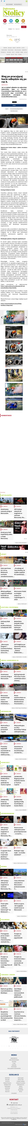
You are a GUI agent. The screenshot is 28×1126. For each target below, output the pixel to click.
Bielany (14, 47)
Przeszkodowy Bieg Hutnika (16, 108)
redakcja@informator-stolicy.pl (15, 1104)
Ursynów (17, 52)
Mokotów (18, 47)
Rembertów (24, 50)
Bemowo (5, 47)
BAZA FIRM (23, 23)
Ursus (13, 52)
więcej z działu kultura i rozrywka (19, 657)
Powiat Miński (4, 50)
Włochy (12, 54)
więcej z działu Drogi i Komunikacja (19, 708)
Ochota (22, 47)
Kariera (14, 1065)
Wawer (21, 52)
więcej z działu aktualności (21, 542)
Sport (7, 108)
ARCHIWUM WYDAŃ (5, 23)
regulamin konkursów (14, 1068)
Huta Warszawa (14, 111)
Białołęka (10, 47)
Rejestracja (18, 4)
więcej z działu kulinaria (22, 971)
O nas (14, 1063)
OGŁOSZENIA (17, 23)
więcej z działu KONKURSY (21, 810)
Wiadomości (14, 1058)
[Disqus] (14, 436)
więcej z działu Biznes (22, 916)
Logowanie (10, 4)
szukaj (23, 27)
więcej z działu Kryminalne (21, 759)
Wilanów (8, 54)
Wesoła (25, 52)
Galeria (14, 1061)
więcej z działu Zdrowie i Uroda (20, 1024)
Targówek (9, 52)
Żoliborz (20, 54)
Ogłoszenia (17, 28)
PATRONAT (14, 1066)
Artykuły (10, 28)
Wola (16, 54)
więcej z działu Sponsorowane (20, 863)
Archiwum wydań (14, 1060)
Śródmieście (3, 52)
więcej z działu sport (22, 603)
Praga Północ (11, 50)
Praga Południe (18, 50)
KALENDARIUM (11, 23)
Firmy (14, 28)
